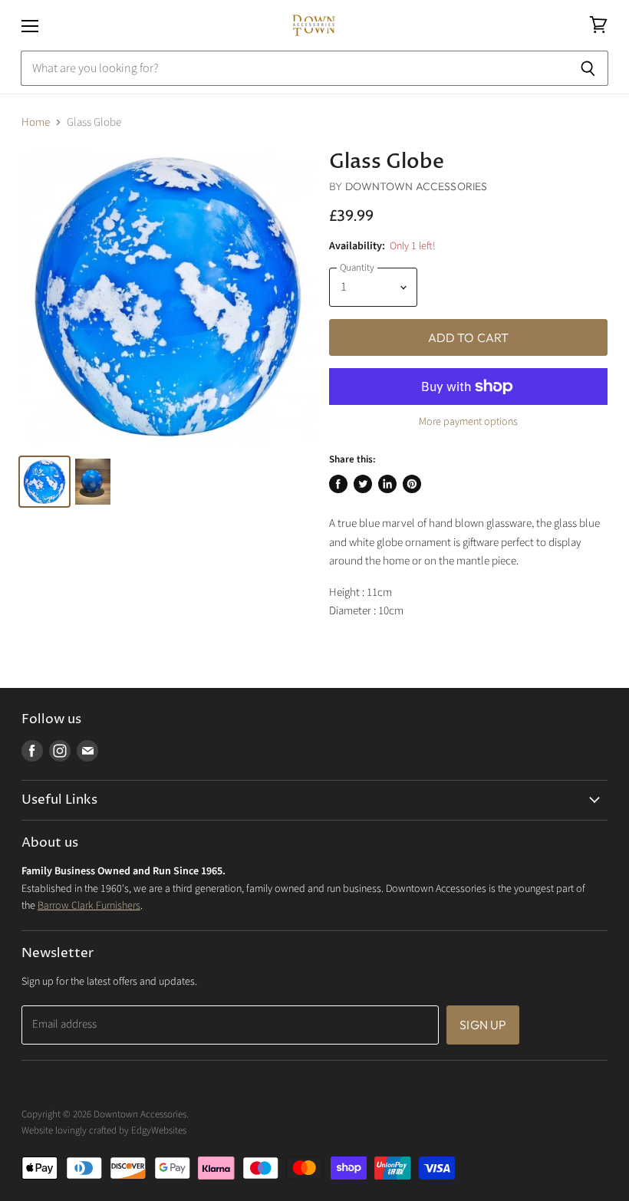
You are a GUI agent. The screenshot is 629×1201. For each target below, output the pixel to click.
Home (35, 122)
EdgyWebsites (158, 1130)
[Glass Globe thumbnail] (44, 481)
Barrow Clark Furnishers (89, 905)
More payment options (468, 422)
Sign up (482, 1024)
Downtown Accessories (416, 186)
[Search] (588, 68)
